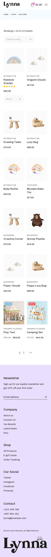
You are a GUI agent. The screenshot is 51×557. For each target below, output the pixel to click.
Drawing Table (12, 142)
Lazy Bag (32, 142)
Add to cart (13, 69)
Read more (37, 321)
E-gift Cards (10, 455)
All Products (10, 451)
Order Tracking (12, 459)
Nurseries (9, 235)
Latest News (10, 428)
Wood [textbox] (9, 99)
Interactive (10, 76)
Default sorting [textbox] (13, 39)
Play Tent (9, 332)
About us (8, 415)
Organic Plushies (13, 329)
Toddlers (32, 185)
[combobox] (19, 39)
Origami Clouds (36, 79)
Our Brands (10, 424)
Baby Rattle (11, 189)
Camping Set (35, 332)
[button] (20, 55)
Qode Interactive (16, 531)
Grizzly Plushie (36, 239)
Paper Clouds (12, 285)
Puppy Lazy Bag (37, 285)
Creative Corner (13, 239)
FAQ (6, 433)
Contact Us (10, 420)
